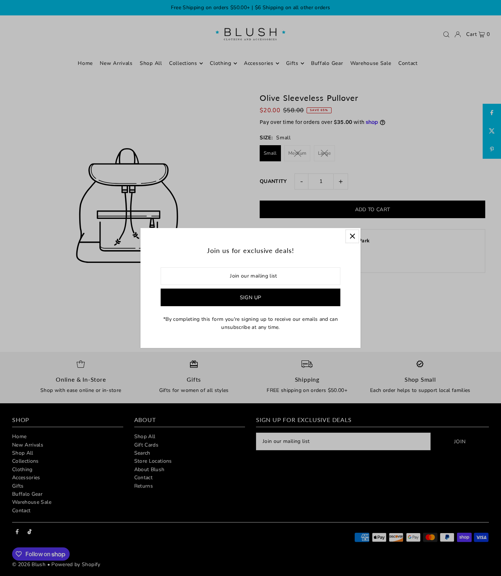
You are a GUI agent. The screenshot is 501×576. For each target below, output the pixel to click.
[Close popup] (352, 236)
